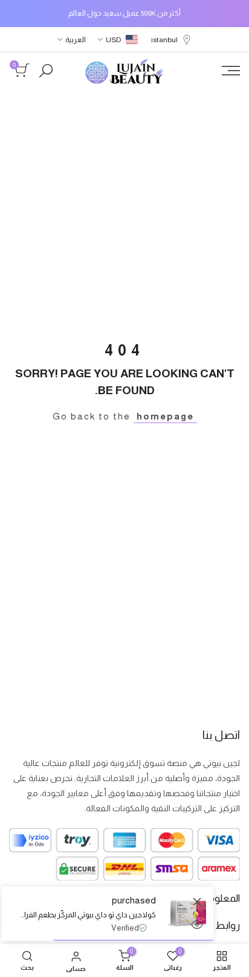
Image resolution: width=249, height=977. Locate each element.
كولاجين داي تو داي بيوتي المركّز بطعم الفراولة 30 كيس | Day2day (88, 914)
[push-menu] (231, 70)
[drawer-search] (46, 71)
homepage (165, 416)
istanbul (164, 40)
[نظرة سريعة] (197, 925)
